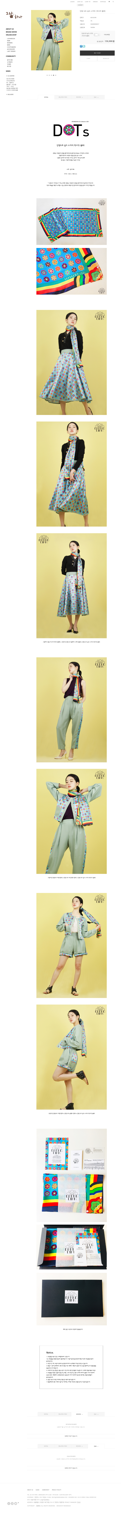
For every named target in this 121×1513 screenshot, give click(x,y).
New (8, 41)
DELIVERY (10, 94)
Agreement (45, 1490)
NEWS (8, 71)
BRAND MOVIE (11, 32)
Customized (11, 47)
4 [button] (53, 75)
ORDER (95, 1)
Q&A (95, 97)
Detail (46, 97)
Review (78, 97)
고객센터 (10, 62)
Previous (36, 43)
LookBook (11, 38)
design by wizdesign (63, 1506)
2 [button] (49, 75)
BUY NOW (97, 53)
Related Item (63, 97)
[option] (51, 40)
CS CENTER (11, 76)
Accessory (11, 49)
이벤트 (9, 64)
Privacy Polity (56, 1490)
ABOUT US (10, 29)
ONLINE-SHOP (11, 35)
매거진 (9, 66)
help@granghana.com (59, 1497)
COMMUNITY (11, 56)
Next (66, 43)
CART (87, 1)
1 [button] (47, 75)
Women (10, 43)
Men (8, 45)
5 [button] (55, 75)
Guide (37, 1490)
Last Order (11, 51)
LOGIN (72, 1)
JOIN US (80, 1)
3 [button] (51, 75)
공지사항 (10, 60)
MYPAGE (103, 1)
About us (30, 1490)
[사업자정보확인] (44, 1500)
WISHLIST (106, 58)
